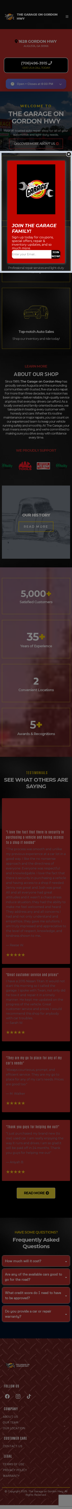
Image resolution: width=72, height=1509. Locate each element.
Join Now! (56, 254)
